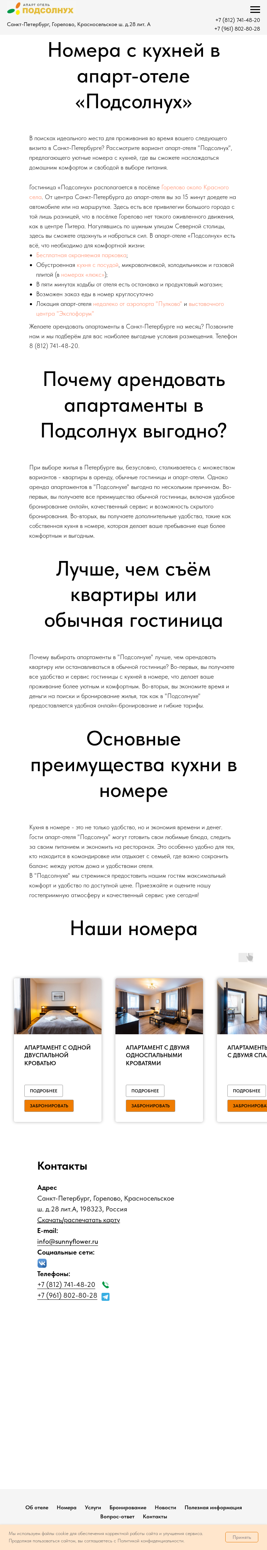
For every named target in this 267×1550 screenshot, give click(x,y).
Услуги (93, 1507)
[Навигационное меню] (255, 9)
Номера (66, 1507)
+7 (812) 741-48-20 (237, 20)
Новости (165, 1507)
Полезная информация (213, 1507)
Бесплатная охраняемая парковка (81, 255)
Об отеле (36, 1507)
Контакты (155, 1516)
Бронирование (128, 1507)
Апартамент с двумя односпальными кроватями (157, 1055)
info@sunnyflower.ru (67, 1241)
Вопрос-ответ (117, 1516)
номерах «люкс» (83, 274)
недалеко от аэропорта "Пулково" (137, 303)
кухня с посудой (98, 264)
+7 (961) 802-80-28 (237, 28)
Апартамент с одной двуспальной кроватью (57, 1055)
